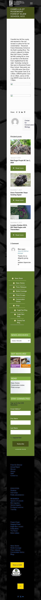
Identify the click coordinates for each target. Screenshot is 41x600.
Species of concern (16, 501)
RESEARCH (14, 499)
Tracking (13, 509)
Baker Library (14, 533)
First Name (14, 418)
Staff (12, 473)
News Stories (20, 283)
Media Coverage (21, 291)
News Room (19, 278)
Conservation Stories (20, 300)
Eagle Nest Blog (20, 315)
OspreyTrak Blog (21, 321)
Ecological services (16, 507)
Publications (14, 529)
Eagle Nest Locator (16, 526)
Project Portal (14, 522)
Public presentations (17, 495)
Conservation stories (17, 385)
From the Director (16, 465)
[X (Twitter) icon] (20, 597)
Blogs (18, 305)
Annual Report (15, 467)
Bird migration (15, 503)
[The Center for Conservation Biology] (16, 3)
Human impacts (15, 505)
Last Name (14, 428)
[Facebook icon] (18, 597)
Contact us (14, 475)
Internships (14, 493)
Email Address (15, 409)
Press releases (15, 550)
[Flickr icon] (23, 597)
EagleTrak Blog (22, 310)
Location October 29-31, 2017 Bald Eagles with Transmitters (18, 227)
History (12, 471)
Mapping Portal (15, 524)
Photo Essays (20, 295)
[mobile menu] (31, 3)
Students (13, 490)
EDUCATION (14, 488)
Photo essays (15, 387)
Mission (13, 469)
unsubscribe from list (20, 449)
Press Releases (21, 287)
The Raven (14, 531)
